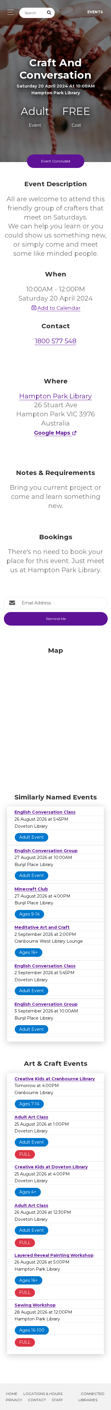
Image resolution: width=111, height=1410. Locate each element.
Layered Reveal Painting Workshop (54, 1255)
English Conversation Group (46, 850)
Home (11, 1393)
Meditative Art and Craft (42, 927)
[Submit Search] (49, 13)
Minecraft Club (31, 889)
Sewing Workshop (35, 1305)
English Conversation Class (45, 812)
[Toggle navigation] (9, 12)
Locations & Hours (42, 1393)
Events (95, 12)
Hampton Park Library (55, 396)
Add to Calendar (59, 308)
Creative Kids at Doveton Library (51, 1167)
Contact (37, 1400)
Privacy (14, 1400)
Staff (57, 1400)
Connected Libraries (91, 1396)
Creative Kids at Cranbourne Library (55, 1078)
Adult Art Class (31, 1117)
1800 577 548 (55, 341)
